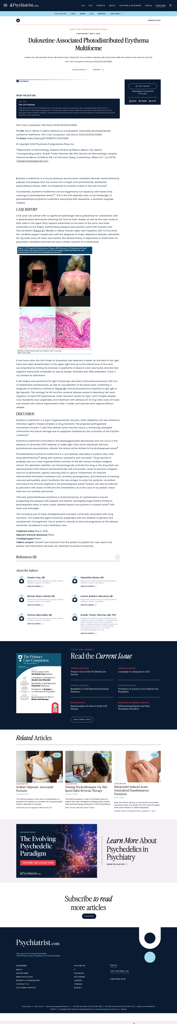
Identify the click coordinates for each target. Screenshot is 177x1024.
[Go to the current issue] (38, 712)
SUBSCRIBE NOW (117, 979)
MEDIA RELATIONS (24, 977)
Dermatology (154, 20)
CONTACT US (22, 984)
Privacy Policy (26, 1006)
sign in (139, 91)
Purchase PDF (60, 14)
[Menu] (5, 5)
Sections (115, 14)
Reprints (102, 14)
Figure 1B (60, 388)
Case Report (82, 33)
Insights (101, 5)
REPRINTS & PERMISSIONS (28, 980)
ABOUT (19, 969)
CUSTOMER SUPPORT (26, 987)
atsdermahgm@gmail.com (32, 161)
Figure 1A (39, 230)
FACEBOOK (79, 973)
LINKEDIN (78, 980)
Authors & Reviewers (130, 5)
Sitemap (124, 1009)
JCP (83, 5)
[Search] (170, 5)
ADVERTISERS (22, 973)
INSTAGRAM (79, 977)
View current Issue (82, 719)
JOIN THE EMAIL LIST (119, 971)
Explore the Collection (115, 864)
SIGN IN (113, 965)
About (112, 5)
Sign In (148, 5)
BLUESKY (78, 987)
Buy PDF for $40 (143, 86)
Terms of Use (38, 1006)
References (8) (26, 557)
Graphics (98, 70)
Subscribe (161, 5)
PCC (91, 5)
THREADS (78, 984)
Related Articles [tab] (79, 70)
